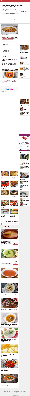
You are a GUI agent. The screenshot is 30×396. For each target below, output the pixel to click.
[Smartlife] (21, 391)
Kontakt (12, 392)
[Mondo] (5, 391)
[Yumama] (12, 391)
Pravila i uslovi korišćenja (9, 392)
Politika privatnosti (19, 392)
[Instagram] (15, 394)
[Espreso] (9, 391)
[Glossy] (25, 391)
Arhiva (24, 392)
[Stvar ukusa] (2, 0)
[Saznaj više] (28, 98)
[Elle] (19, 391)
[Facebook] (13, 394)
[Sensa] (17, 391)
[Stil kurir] (23, 391)
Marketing (22, 392)
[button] (17, 11)
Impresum (6, 392)
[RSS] (16, 394)
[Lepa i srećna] (15, 391)
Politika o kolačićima (16, 392)
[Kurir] (7, 391)
